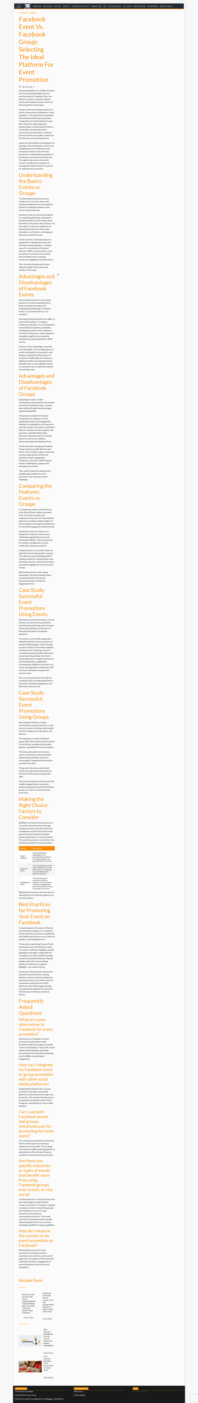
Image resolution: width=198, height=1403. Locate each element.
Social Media (115, 6)
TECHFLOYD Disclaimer (24, 1391)
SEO (105, 6)
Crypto (57, 6)
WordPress (152, 6)
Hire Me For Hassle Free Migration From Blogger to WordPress (39, 1399)
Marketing (96, 6)
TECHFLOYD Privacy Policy (25, 1395)
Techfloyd (23, 13)
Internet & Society (80, 6)
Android (37, 6)
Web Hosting (139, 6)
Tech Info (127, 6)
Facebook (32, 13)
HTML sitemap (79, 1395)
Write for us (166, 6)
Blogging (47, 6)
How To (66, 6)
